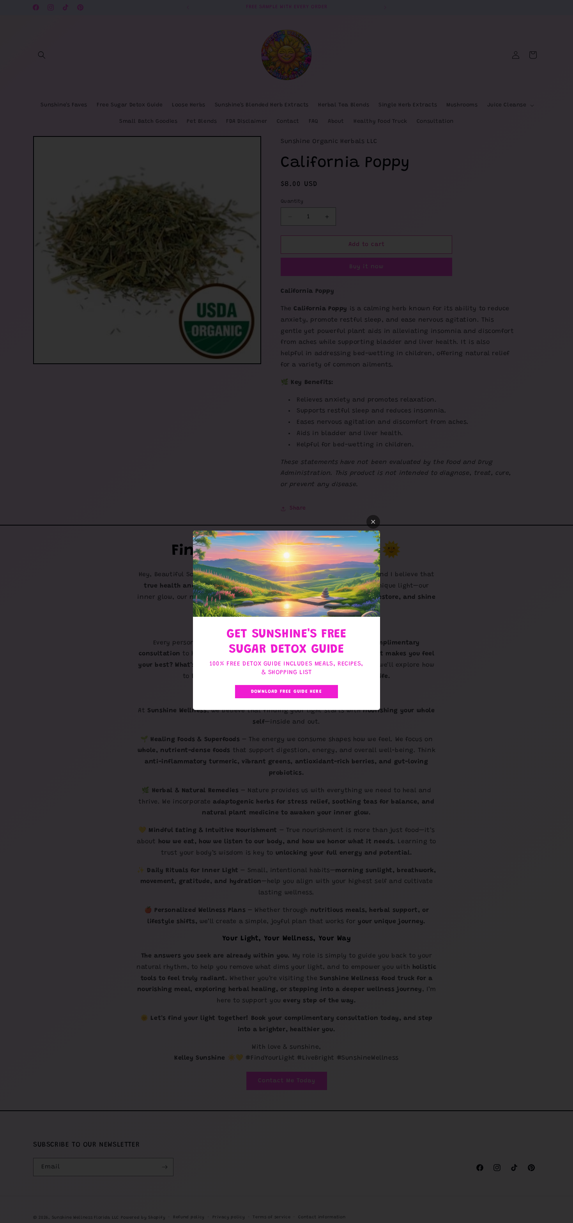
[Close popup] (373, 522)
